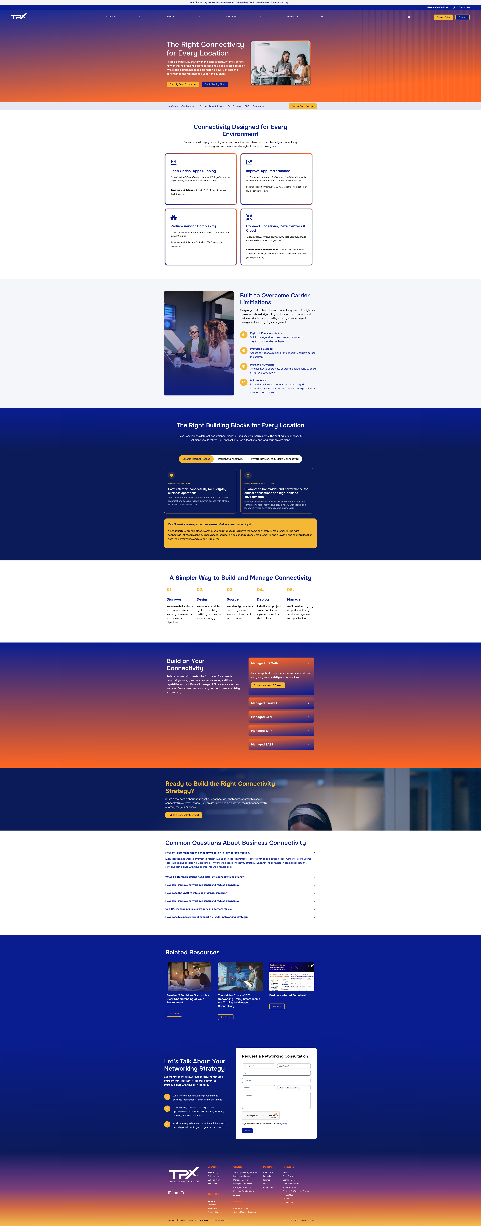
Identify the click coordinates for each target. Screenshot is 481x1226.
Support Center (290, 1187)
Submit (247, 1131)
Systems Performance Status (296, 1191)
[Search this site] (409, 17)
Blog (285, 1172)
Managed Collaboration (243, 1191)
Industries (268, 1166)
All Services (238, 1195)
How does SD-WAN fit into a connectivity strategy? (196, 893)
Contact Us (464, 7)
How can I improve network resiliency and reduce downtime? (202, 885)
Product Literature (291, 1183)
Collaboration (213, 1176)
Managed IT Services (242, 1183)
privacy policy (282, 1124)
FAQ (247, 106)
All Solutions (213, 1183)
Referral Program (240, 1208)
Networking (213, 1172)
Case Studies (288, 1176)
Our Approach (188, 106)
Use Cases (172, 106)
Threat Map (288, 1195)
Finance (266, 1180)
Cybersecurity (214, 1180)
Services (237, 1166)
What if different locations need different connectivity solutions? (204, 877)
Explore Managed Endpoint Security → (272, 2)
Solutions (213, 1166)
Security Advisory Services (245, 1172)
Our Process (234, 106)
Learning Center (290, 1180)
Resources (258, 106)
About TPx (213, 1194)
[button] (402, 17)
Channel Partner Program (244, 1212)
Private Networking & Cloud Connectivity (275, 458)
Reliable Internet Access (196, 458)
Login (453, 7)
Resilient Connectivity (230, 458)
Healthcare (268, 1172)
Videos (286, 1198)
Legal (265, 1183)
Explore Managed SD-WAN (268, 685)
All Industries (269, 1187)
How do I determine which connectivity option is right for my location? (207, 852)
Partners (238, 1201)
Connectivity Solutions (212, 106)
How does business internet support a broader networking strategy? (206, 917)
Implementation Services (244, 1176)
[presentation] (170, 1193)
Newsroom (212, 1208)
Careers (211, 1201)
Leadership (213, 1204)
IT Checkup (288, 1202)
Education (267, 1176)
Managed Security (241, 1180)
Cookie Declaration (219, 1220)
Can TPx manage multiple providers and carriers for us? (198, 909)
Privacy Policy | (205, 1220)
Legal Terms (171, 1220)
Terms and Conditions (187, 1220)
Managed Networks (242, 1187)
